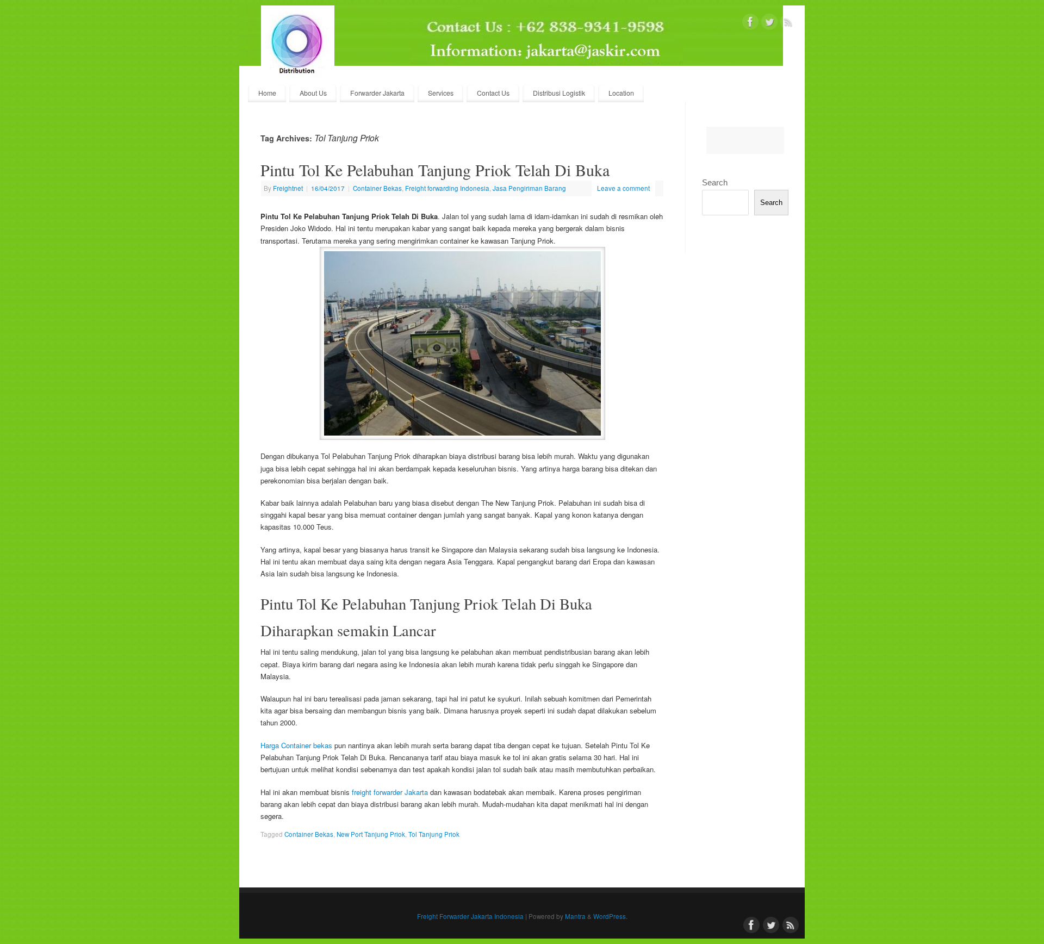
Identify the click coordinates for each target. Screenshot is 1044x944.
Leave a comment (623, 188)
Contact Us (493, 93)
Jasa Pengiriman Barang (529, 188)
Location (621, 93)
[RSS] (788, 23)
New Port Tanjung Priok (371, 834)
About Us (313, 93)
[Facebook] (750, 23)
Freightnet (288, 188)
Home (267, 93)
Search (715, 182)
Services (440, 93)
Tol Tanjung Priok (433, 834)
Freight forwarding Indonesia (447, 188)
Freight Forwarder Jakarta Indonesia (470, 916)
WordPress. (610, 916)
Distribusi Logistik (559, 93)
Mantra (575, 916)
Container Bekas (377, 188)
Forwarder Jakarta (377, 93)
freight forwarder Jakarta (390, 792)
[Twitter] (769, 23)
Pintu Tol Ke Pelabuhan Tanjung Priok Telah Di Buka (435, 170)
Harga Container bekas (296, 745)
